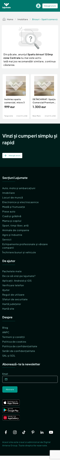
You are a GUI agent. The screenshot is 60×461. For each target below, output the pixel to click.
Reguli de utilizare (13, 294)
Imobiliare (22, 19)
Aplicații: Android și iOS (17, 280)
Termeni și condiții (13, 336)
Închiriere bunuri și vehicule (19, 252)
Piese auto (8, 211)
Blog (5, 327)
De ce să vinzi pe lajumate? (19, 275)
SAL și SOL (8, 355)
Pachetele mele (12, 271)
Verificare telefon (13, 285)
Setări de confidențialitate (18, 350)
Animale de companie (15, 230)
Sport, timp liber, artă (15, 225)
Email (5, 373)
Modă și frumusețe (13, 206)
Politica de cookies (14, 341)
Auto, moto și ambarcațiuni (18, 188)
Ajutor (6, 289)
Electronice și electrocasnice (20, 202)
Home (10, 19)
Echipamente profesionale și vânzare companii (25, 246)
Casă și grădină (11, 216)
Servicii (7, 239)
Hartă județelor (11, 303)
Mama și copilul (11, 220)
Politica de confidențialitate (19, 346)
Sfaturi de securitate (15, 299)
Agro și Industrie (12, 234)
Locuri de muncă (12, 197)
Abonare (10, 389)
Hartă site (8, 308)
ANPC (5, 332)
